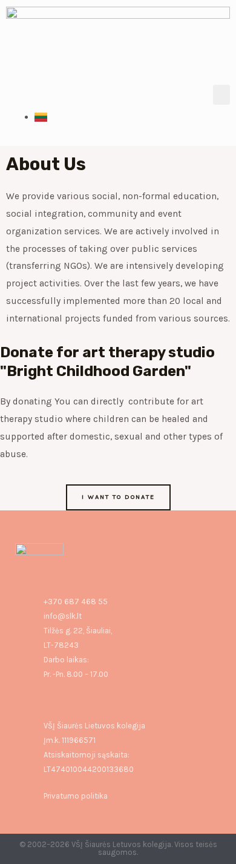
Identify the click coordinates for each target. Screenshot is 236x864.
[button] (221, 95)
